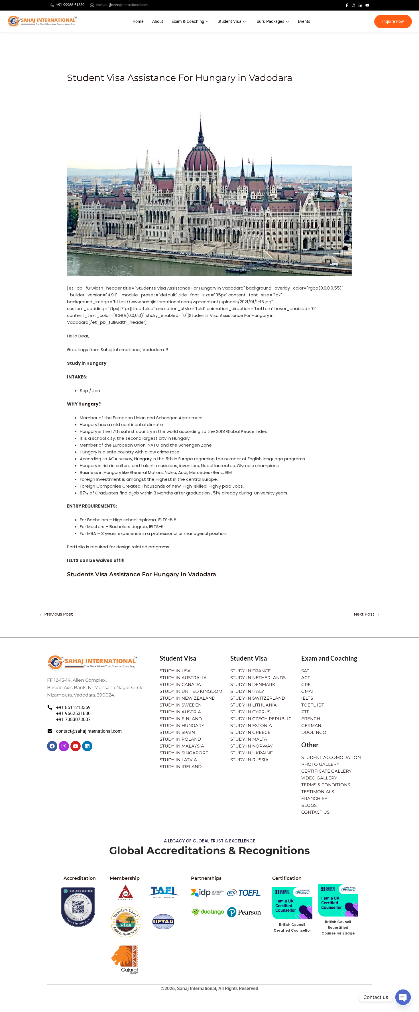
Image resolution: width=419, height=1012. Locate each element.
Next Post (367, 614)
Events (304, 22)
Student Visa (229, 22)
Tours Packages (269, 22)
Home (138, 22)
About (157, 22)
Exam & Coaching (188, 22)
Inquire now (393, 22)
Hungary (88, 404)
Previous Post (56, 614)
